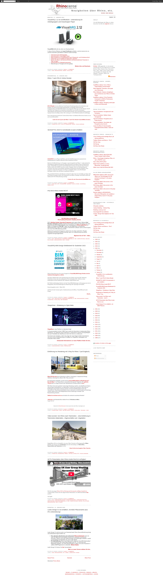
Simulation (51, 185)
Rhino (64, 70)
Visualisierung (80, 124)
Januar (98, 272)
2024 (96, 244)
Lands (67, 552)
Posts (97, 355)
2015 (96, 322)
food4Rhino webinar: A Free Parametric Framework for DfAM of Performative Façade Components (103, 99)
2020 (96, 311)
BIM (53, 70)
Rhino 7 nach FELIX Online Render (59, 78)
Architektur (58, 238)
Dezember (99, 250)
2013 (96, 326)
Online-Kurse (66, 410)
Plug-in (63, 124)
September (99, 257)
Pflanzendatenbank (79, 536)
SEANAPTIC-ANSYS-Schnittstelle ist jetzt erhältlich (65, 130)
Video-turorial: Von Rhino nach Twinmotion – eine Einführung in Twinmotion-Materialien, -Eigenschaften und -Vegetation (69, 417)
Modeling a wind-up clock (99, 210)
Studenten (50, 299)
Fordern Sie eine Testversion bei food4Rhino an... (79, 179)
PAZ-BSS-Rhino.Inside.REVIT (58, 191)
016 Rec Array (96, 142)
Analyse (54, 183)
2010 (96, 333)
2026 (96, 239)
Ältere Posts (88, 557)
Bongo (89, 572)
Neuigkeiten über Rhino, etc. (92, 10)
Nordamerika (69, 574)
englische (107, 23)
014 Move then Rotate (98, 146)
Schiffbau (83, 183)
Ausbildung (55, 410)
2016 (96, 320)
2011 (96, 331)
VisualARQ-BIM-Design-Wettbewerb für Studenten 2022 (67, 245)
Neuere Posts (51, 557)
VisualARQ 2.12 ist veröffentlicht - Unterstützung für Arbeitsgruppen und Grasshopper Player (65, 21)
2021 (96, 309)
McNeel (95, 66)
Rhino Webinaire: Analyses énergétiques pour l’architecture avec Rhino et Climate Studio (104, 93)
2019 (96, 313)
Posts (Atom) (56, 561)
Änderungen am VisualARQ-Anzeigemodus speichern (64, 58)
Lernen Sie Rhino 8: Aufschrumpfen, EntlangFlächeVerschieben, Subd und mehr (103, 127)
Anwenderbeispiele (60, 499)
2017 (96, 317)
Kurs (60, 410)
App (59, 124)
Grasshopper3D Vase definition (101, 211)
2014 (96, 324)
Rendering (68, 124)
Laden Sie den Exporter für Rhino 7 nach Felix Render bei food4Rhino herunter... (72, 119)
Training (83, 410)
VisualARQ (70, 70)
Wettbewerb (64, 299)
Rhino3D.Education (52, 376)
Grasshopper (58, 70)
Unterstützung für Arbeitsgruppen (59, 54)
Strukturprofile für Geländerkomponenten (61, 62)
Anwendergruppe (71, 499)
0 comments (71, 69)
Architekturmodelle (68, 238)
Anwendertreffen (81, 499)
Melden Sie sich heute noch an (55, 395)
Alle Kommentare (99, 358)
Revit (64, 239)
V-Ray (87, 410)
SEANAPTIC (51, 159)
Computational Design (83, 238)
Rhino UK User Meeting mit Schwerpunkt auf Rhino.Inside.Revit (72, 491)
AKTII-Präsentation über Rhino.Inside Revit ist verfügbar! (67, 459)
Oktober (99, 254)
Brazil (95, 572)
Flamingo (74, 572)
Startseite (69, 557)
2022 (96, 248)
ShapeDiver (67, 345)
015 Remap (96, 144)
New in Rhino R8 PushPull (99, 161)
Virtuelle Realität (74, 453)
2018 (96, 315)
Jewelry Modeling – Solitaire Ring (101, 208)
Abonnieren (112, 76)
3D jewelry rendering (98, 206)
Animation (54, 124)
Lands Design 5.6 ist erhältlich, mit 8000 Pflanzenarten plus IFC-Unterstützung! (68, 511)
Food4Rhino (63, 183)
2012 (96, 329)
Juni (98, 261)
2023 (96, 246)
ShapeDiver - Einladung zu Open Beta (60, 305)
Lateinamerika (87, 574)
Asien (96, 574)
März (98, 268)
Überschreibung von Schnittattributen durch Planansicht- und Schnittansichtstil (70, 57)
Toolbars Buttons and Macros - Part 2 (102, 140)
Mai (98, 263)
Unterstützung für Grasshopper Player (60, 56)
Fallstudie (51, 239)
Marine (69, 183)
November (99, 252)
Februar (99, 270)
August (98, 259)
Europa (78, 574)
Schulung (77, 410)
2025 (96, 241)
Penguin (82, 572)
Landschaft (72, 552)
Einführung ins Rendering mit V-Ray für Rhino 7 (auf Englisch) (68, 351)
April (98, 265)
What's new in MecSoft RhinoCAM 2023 (103, 167)
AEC (53, 238)
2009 (96, 335)
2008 (96, 337)
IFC (64, 552)
